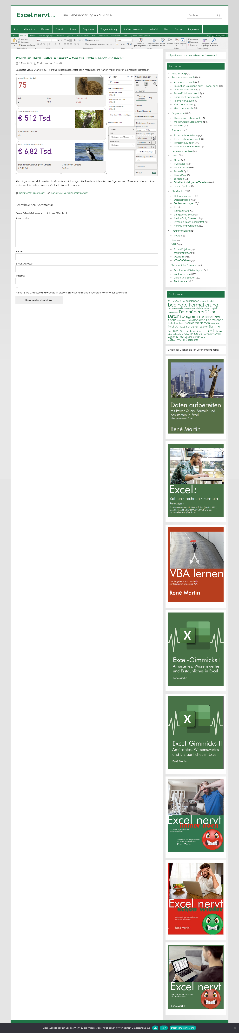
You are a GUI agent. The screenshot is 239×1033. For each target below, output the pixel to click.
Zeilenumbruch (192, 337)
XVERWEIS (209, 334)
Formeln (60, 29)
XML (201, 334)
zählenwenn (176, 340)
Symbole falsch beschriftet (189, 222)
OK (155, 1027)
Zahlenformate (182, 274)
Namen (205, 323)
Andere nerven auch (134, 29)
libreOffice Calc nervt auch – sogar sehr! (196, 86)
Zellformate (180, 281)
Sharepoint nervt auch (186, 97)
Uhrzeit (218, 331)
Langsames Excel (184, 214)
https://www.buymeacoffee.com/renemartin (193, 55)
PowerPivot (180, 175)
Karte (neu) (57, 193)
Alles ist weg (179, 73)
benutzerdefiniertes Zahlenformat (181, 308)
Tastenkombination (193, 331)
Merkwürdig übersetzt (186, 218)
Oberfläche (29, 29)
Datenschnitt (173, 313)
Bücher (178, 29)
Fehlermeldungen (184, 142)
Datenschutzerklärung (182, 1027)
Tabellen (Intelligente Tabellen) (191, 182)
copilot (214, 308)
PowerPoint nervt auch (186, 93)
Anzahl (182, 301)
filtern (177, 160)
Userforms (180, 256)
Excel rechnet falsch (185, 135)
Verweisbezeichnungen (76, 193)
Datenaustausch (183, 196)
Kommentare (181, 210)
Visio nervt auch (183, 104)
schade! (154, 29)
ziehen (203, 337)
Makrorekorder (182, 252)
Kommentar (22, 218)
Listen (73, 29)
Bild (197, 308)
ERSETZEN (209, 317)
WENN (194, 334)
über (166, 29)
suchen (204, 326)
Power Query (181, 167)
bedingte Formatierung (193, 305)
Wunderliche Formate (184, 265)
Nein (163, 1027)
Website (20, 276)
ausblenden (192, 300)
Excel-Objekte (182, 249)
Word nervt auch (183, 108)
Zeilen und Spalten (184, 277)
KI (175, 207)
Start (15, 29)
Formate (45, 29)
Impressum (193, 29)
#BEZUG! (173, 300)
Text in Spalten (182, 186)
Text (210, 330)
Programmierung (109, 29)
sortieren (179, 178)
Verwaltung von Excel (186, 225)
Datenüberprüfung (198, 311)
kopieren (199, 320)
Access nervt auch (184, 82)
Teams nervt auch (184, 100)
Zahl (218, 334)
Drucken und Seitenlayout (188, 270)
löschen (179, 323)
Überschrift (192, 340)
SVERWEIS (175, 331)
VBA (174, 244)
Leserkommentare (182, 151)
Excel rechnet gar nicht (187, 139)
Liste (170, 323)
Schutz (180, 326)
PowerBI (57, 63)
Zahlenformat (176, 336)
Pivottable (179, 163)
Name (18, 251)
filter (217, 316)
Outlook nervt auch (185, 89)
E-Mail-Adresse (24, 264)
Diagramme (88, 29)
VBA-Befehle (181, 260)
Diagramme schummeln (187, 118)
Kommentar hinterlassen (32, 193)
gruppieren (181, 320)
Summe (214, 326)
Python (178, 235)
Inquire (189, 320)
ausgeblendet (207, 301)
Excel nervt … (36, 15)
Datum (174, 316)
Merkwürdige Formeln (186, 146)
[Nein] (235, 1028)
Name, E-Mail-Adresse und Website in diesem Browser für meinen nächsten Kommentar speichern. (71, 293)
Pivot (171, 326)
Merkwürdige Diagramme (188, 121)
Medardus (42, 63)
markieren (192, 323)
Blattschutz (205, 308)
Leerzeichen (214, 320)
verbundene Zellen (181, 334)
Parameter (215, 323)
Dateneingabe (182, 199)
